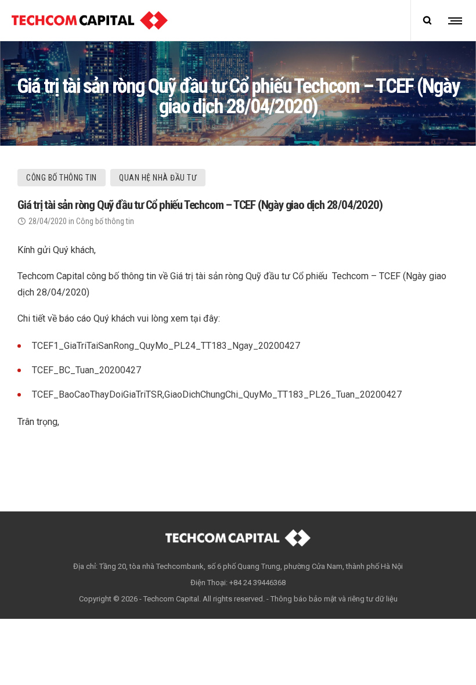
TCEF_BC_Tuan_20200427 (86, 370)
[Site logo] (90, 20)
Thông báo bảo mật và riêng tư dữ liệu (334, 598)
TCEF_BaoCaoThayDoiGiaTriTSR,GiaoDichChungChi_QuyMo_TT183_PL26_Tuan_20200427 (217, 394)
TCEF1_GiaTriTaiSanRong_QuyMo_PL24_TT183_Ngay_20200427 (166, 345)
